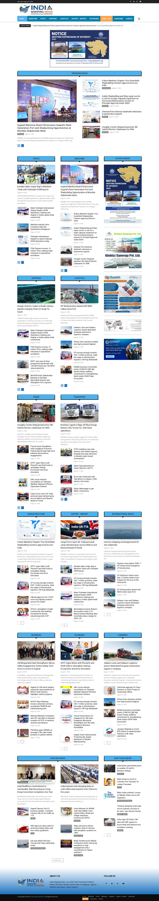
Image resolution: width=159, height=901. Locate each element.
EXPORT (105, 117)
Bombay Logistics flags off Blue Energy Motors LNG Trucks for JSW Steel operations (79, 428)
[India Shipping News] (36, 9)
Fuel (32, 833)
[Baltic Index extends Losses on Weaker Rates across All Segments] (109, 795)
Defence (120, 830)
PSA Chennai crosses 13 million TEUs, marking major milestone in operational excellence (41, 252)
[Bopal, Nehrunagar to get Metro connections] (66, 491)
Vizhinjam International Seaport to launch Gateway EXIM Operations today (41, 238)
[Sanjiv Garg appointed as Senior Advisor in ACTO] (66, 469)
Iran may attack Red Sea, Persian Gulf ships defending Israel (42, 843)
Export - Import (79, 514)
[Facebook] (130, 1)
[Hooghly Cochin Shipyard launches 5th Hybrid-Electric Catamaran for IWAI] (91, 132)
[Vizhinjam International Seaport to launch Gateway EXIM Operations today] (23, 239)
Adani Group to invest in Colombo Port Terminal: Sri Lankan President (128, 781)
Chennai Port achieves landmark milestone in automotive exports (121, 112)
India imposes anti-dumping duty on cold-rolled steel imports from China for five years (79, 789)
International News (123, 514)
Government (106, 88)
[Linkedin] (134, 1)
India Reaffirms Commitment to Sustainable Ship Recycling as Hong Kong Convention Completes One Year (35, 789)
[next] (138, 25)
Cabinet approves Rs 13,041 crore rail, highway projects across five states (42, 599)
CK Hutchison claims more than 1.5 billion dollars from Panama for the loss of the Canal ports (128, 578)
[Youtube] (140, 1)
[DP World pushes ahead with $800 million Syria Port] (79, 293)
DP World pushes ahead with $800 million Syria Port (129, 590)
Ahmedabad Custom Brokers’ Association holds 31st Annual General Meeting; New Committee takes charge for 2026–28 (86, 613)
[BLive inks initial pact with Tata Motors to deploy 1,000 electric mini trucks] (66, 479)
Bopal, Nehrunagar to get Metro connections (84, 490)
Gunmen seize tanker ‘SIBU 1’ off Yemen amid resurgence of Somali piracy (129, 565)
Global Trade (65, 782)
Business (36, 635)
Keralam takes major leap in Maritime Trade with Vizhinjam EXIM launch (86, 568)
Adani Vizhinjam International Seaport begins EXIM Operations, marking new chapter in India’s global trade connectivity (42, 212)
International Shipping (38, 848)
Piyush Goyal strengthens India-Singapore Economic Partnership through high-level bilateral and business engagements (42, 451)
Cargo (33, 818)
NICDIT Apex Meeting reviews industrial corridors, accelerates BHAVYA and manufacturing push (41, 705)
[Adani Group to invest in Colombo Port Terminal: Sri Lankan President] (109, 782)
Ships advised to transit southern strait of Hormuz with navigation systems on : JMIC (85, 829)
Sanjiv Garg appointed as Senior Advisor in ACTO (84, 467)
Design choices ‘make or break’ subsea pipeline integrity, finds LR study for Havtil (35, 309)
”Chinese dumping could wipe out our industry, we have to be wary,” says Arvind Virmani (129, 808)
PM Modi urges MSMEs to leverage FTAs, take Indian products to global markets (41, 732)
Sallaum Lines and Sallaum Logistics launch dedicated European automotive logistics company (85, 331)
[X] (137, 1)
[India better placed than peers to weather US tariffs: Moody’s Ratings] (109, 768)
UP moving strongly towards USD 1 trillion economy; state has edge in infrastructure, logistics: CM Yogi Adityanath (85, 356)
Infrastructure (36, 514)
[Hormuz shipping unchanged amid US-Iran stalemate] (123, 529)
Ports (36, 159)
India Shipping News (37, 897)
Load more (57, 860)
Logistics (79, 278)
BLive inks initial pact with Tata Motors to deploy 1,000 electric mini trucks (85, 479)
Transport (79, 397)
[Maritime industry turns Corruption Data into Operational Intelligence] (23, 227)
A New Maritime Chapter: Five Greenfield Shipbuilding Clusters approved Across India (120, 82)
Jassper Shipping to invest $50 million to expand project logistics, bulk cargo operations (129, 732)
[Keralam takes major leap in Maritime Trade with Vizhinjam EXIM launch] (36, 174)
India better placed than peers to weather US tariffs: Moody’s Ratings (129, 768)
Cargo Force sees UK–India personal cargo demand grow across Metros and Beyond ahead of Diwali (42, 497)
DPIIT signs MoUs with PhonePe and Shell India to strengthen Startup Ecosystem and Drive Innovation (41, 467)
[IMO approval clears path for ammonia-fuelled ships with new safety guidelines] (23, 829)
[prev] (134, 25)
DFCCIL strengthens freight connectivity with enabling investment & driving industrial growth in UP (41, 612)
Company (123, 635)
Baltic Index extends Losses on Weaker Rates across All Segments (128, 795)
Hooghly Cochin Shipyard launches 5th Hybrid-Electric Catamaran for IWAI (120, 128)
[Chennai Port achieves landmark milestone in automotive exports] (91, 116)
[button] (139, 18)
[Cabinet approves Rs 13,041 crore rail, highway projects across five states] (23, 600)
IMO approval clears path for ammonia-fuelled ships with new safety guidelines (42, 828)
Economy (80, 635)
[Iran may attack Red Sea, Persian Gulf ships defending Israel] (23, 844)
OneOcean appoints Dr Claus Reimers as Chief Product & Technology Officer (128, 689)
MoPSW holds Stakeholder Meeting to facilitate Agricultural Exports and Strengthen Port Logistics (41, 379)
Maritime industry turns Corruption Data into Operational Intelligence (40, 226)
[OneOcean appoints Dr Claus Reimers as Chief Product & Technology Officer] (109, 690)
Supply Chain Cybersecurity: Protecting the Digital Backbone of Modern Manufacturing (85, 738)
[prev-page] (18, 145)
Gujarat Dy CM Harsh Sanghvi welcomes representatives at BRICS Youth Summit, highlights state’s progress (42, 690)
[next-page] (22, 145)
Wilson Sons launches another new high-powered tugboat (86, 343)
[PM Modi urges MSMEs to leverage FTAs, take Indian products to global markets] (23, 733)
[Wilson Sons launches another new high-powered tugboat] (66, 345)
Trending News (22, 782)
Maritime (20, 134)
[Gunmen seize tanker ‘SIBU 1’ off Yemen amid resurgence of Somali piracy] (109, 566)
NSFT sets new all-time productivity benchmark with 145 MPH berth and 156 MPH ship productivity (42, 364)
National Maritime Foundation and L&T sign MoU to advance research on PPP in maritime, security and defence (42, 719)
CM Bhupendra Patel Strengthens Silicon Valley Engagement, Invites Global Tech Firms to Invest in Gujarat (36, 666)
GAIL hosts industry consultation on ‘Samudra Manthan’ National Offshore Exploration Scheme (41, 483)
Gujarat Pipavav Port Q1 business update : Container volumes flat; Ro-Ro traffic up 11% (42, 812)
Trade (36, 397)
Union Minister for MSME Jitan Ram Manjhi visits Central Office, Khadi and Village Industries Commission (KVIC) (84, 813)
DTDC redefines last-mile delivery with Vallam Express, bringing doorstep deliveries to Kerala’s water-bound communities (86, 454)
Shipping (36, 278)
